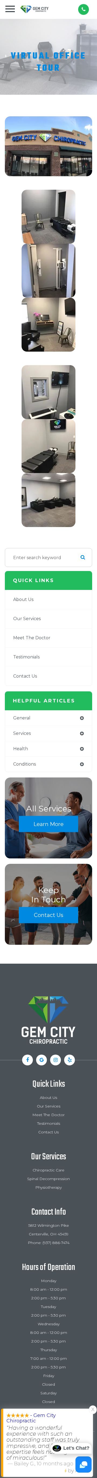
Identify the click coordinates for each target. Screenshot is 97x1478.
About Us (23, 599)
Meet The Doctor (31, 637)
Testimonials (26, 657)
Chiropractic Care (48, 1170)
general (21, 718)
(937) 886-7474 (56, 1243)
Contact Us (25, 676)
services (22, 733)
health (20, 748)
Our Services (27, 618)
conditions (24, 764)
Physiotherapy (48, 1187)
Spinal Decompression (48, 1179)
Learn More (48, 824)
